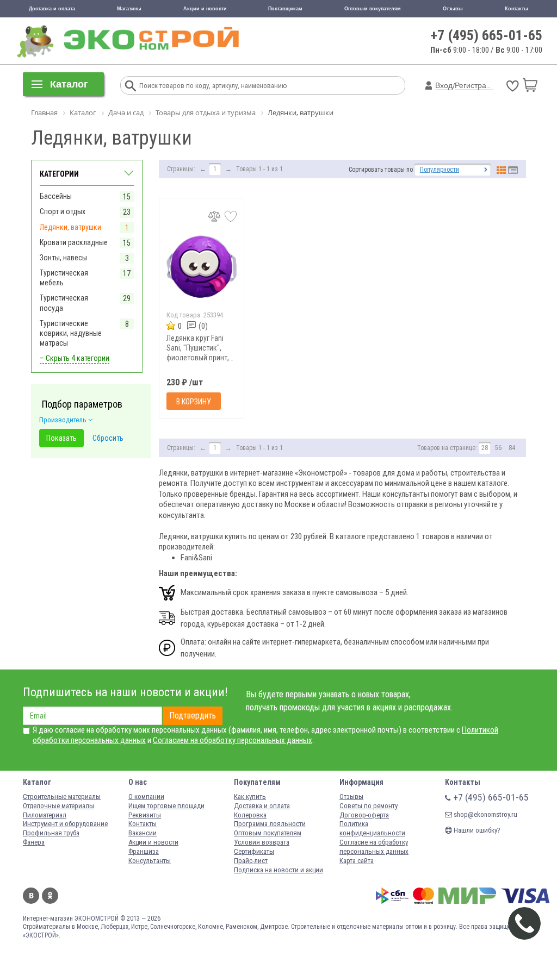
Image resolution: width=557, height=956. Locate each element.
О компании (146, 796)
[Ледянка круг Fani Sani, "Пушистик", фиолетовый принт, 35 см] (201, 266)
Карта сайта (356, 861)
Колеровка (250, 815)
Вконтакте (31, 896)
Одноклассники (50, 896)
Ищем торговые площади (166, 806)
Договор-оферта (364, 815)
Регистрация (477, 85)
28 (484, 448)
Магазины (129, 8)
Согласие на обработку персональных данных (374, 846)
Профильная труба (51, 833)
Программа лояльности (270, 824)
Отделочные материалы (58, 806)
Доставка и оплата (52, 8)
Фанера (34, 842)
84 (512, 448)
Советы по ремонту (368, 806)
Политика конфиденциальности (372, 828)
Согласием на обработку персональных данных (232, 740)
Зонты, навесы (63, 257)
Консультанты (149, 861)
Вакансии (142, 833)
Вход (444, 85)
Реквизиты (144, 815)
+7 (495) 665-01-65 (486, 35)
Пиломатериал (44, 815)
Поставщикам (285, 8)
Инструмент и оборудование (65, 824)
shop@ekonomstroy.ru (484, 814)
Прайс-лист (251, 861)
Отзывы (453, 8)
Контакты (516, 8)
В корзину (193, 401)
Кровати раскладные (74, 242)
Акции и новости (205, 8)
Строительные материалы (62, 796)
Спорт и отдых (62, 211)
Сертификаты (254, 851)
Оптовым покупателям (372, 8)
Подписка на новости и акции (278, 870)
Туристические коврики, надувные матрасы (71, 333)
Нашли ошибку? (476, 830)
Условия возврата (261, 842)
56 (498, 448)
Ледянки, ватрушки (70, 227)
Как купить (250, 796)
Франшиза (143, 851)
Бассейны (56, 196)
